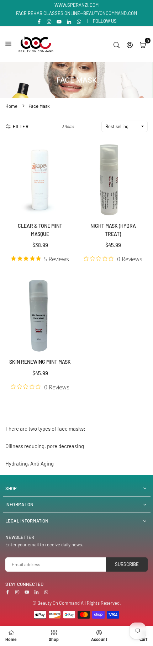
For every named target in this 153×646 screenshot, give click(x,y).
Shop (54, 639)
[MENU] (10, 44)
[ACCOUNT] (129, 44)
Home (11, 106)
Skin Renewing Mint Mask (40, 362)
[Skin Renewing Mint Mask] (40, 315)
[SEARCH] (116, 44)
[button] (142, 44)
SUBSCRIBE (127, 564)
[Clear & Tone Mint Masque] (40, 179)
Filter (21, 126)
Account (99, 639)
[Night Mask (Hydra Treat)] (113, 179)
